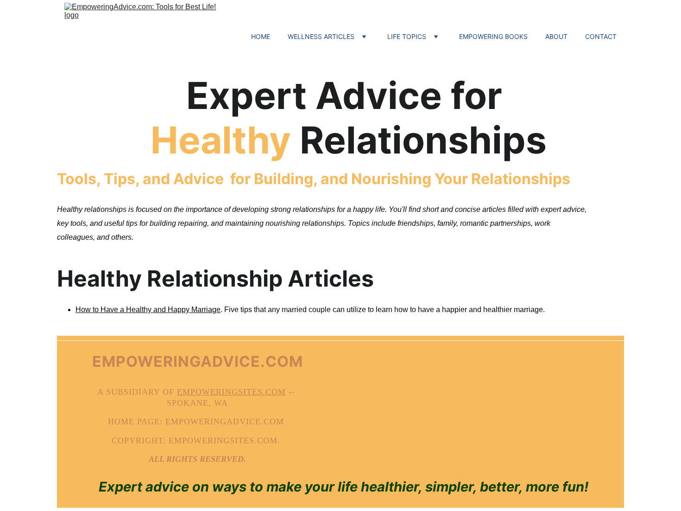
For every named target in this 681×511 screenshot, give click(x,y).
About (556, 36)
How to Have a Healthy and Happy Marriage (148, 309)
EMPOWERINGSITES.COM (231, 391)
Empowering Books (493, 36)
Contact (601, 36)
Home (260, 36)
